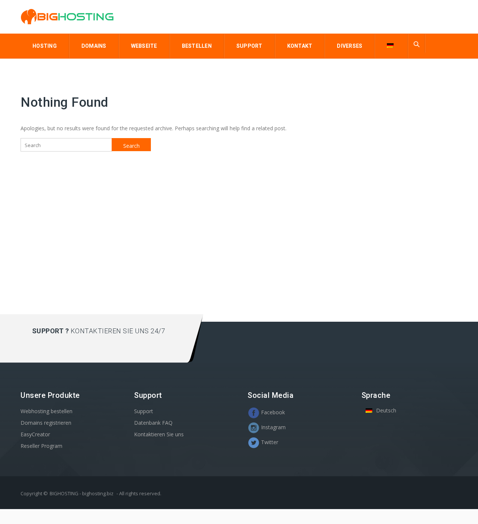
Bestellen (197, 46)
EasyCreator (35, 434)
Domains (93, 46)
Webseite (144, 46)
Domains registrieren (46, 422)
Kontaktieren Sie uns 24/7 (118, 331)
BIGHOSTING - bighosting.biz (82, 493)
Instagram (273, 427)
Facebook (272, 412)
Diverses (349, 46)
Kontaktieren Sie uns (159, 434)
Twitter (269, 442)
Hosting (44, 46)
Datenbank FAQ (153, 422)
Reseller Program (41, 445)
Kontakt (300, 46)
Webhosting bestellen (46, 411)
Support (249, 46)
